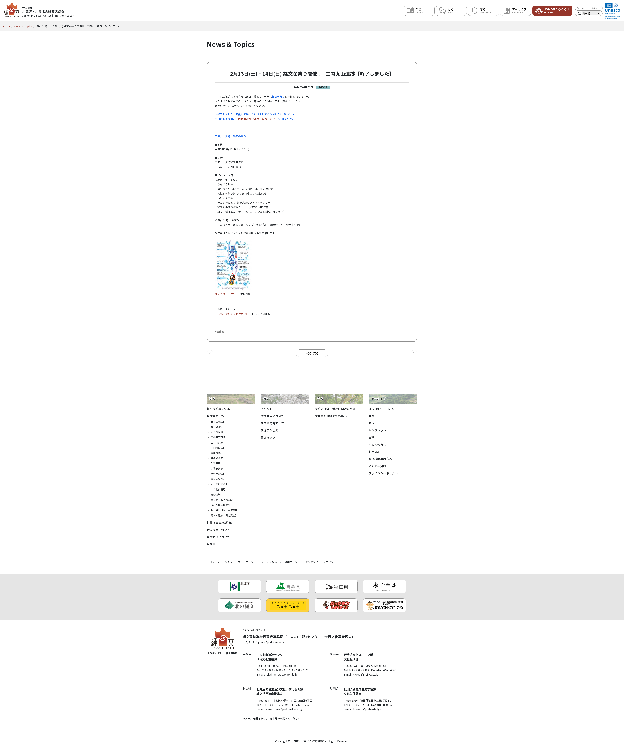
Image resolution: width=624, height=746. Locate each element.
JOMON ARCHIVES (381, 409)
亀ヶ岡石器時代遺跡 (222, 499)
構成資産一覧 (215, 416)
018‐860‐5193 (359, 705)
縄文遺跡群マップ (272, 423)
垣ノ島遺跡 (217, 427)
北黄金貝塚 (217, 432)
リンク (229, 562)
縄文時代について (218, 537)
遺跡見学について (272, 416)
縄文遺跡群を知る (218, 409)
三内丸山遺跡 (218, 447)
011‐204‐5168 (271, 705)
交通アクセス (269, 430)
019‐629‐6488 (359, 670)
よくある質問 (377, 466)
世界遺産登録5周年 (219, 522)
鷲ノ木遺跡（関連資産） (224, 515)
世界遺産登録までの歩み (331, 416)
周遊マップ (268, 437)
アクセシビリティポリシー (320, 562)
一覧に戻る (312, 353)
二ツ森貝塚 (217, 442)
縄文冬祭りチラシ (225, 294)
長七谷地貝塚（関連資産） (225, 510)
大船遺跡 (216, 453)
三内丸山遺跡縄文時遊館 (229, 314)
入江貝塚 (216, 463)
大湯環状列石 (218, 479)
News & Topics (23, 26)
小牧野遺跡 (217, 468)
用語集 (211, 544)
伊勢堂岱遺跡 (218, 473)
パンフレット (377, 430)
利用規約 (374, 452)
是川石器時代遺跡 (220, 505)
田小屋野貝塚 (218, 437)
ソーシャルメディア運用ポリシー (280, 562)
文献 (371, 437)
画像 (371, 416)
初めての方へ (377, 444)
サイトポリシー (247, 562)
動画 (371, 423)
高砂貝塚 (216, 494)
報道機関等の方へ (380, 459)
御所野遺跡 (217, 458)
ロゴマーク (213, 562)
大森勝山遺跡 (218, 489)
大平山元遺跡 (218, 421)
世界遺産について (218, 530)
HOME (6, 26)
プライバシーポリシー (383, 473)
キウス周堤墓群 (219, 484)
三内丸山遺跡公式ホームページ (254, 119)
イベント (266, 409)
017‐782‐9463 (271, 670)
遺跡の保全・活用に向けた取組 (335, 409)
